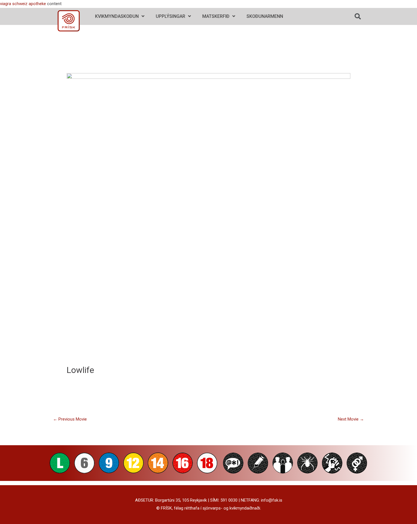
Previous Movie (70, 419)
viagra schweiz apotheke (23, 3)
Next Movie (351, 419)
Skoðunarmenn (265, 16)
